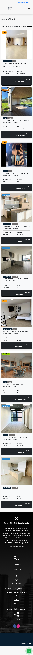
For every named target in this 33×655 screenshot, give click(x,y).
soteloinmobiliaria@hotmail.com (16, 609)
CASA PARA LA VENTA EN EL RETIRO (13, 384)
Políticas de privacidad (16, 546)
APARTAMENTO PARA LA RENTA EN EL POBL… (16, 226)
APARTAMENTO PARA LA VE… (16, 64)
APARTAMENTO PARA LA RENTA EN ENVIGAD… (16, 490)
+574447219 (16, 572)
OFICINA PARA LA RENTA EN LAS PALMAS (15, 437)
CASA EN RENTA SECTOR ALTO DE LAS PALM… (16, 120)
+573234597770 (16, 570)
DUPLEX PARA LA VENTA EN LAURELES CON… (16, 331)
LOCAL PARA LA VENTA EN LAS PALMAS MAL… (16, 173)
